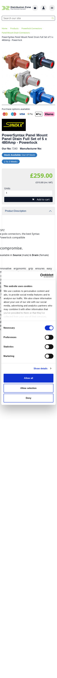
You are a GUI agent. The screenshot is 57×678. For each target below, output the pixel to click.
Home (4, 28)
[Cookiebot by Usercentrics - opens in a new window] (40, 276)
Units (7, 188)
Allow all (28, 378)
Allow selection (28, 388)
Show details (40, 368)
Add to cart (43, 199)
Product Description (15, 211)
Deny (28, 398)
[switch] (49, 337)
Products (14, 28)
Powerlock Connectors (32, 28)
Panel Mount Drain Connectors (16, 32)
